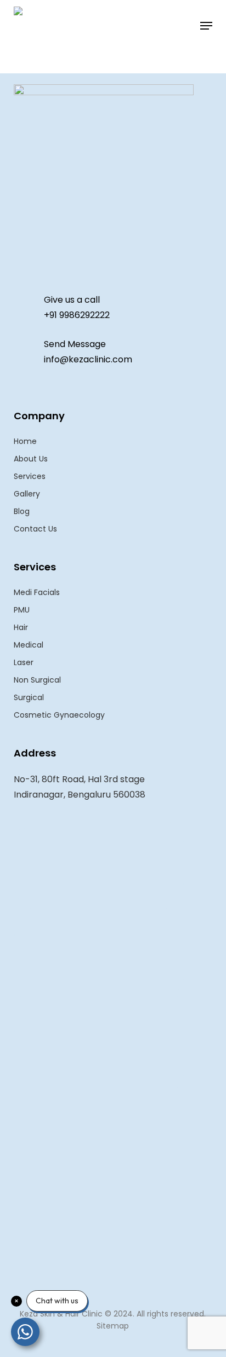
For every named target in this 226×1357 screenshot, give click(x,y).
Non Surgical (37, 679)
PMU (22, 609)
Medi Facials (37, 592)
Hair (21, 627)
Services (30, 476)
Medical (28, 644)
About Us (31, 458)
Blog (22, 511)
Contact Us (35, 528)
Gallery (27, 493)
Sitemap (113, 1325)
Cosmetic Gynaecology (59, 714)
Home (25, 441)
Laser (23, 662)
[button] (206, 25)
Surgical (29, 697)
